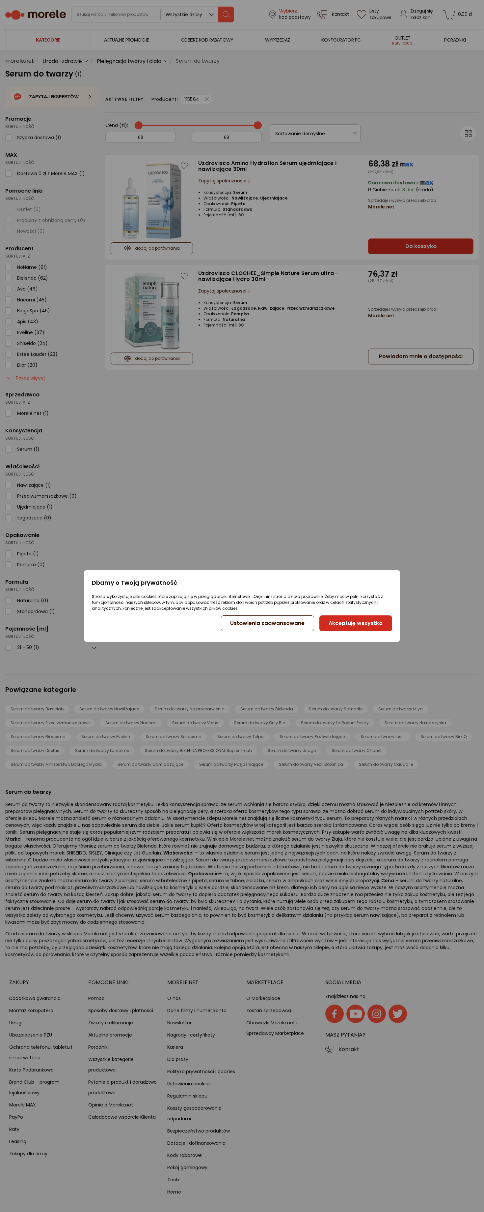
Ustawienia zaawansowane (267, 623)
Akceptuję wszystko (356, 623)
